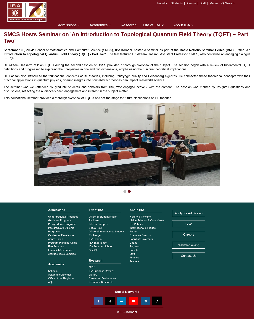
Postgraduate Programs (62, 224)
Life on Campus (98, 224)
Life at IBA (152, 25)
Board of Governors (141, 238)
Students (177, 3)
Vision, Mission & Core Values (147, 220)
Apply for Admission (188, 213)
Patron (133, 231)
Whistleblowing (188, 245)
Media (214, 3)
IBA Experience (98, 242)
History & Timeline (140, 216)
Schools (52, 270)
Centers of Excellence (61, 235)
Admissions (68, 25)
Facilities (94, 220)
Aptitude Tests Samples (62, 253)
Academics (99, 25)
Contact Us (189, 256)
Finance (134, 257)
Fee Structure (56, 246)
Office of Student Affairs (103, 216)
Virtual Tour (95, 227)
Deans (133, 242)
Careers (188, 234)
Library (93, 274)
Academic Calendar (59, 274)
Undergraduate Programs (63, 216)
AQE (51, 282)
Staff (203, 3)
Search (229, 3)
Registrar (135, 246)
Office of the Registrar (61, 278)
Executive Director (140, 235)
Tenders (134, 261)
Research (128, 25)
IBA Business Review (101, 270)
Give (188, 224)
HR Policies (136, 224)
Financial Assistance (60, 250)
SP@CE (93, 250)
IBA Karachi (26, 12)
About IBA (182, 25)
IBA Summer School (100, 246)
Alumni (191, 3)
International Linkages (143, 227)
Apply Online (55, 238)
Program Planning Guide (62, 242)
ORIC (92, 267)
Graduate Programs (60, 220)
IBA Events (95, 238)
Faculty (162, 3)
